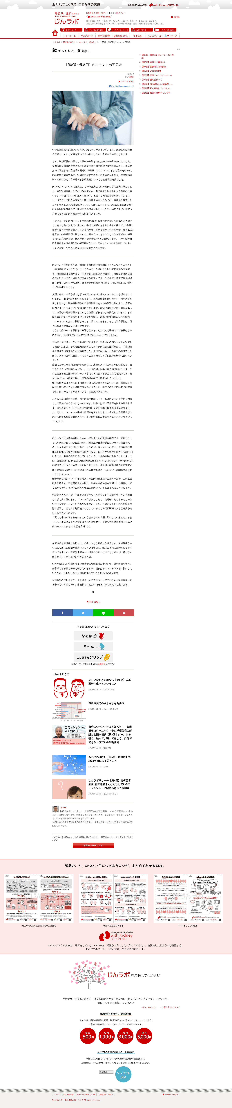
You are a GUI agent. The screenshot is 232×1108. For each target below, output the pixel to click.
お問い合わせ (67, 1094)
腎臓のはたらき (156, 925)
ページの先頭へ (171, 1094)
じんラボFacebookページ (122, 86)
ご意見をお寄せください (93, 845)
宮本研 (131, 77)
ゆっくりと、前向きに (87, 42)
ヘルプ (56, 1094)
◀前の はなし (93, 602)
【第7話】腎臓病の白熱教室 (153, 66)
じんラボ (56, 42)
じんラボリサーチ (121, 30)
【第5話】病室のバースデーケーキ (156, 75)
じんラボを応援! (167, 30)
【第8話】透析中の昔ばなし (153, 62)
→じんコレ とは (148, 1007)
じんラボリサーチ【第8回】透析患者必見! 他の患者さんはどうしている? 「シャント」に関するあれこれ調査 (109, 784)
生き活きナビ (87, 36)
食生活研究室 (104, 36)
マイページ (172, 36)
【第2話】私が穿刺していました (155, 88)
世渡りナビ (71, 30)
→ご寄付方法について (170, 1007)
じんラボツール (154, 36)
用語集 (177, 17)
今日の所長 (141, 30)
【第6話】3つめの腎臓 (151, 71)
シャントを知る (127, 81)
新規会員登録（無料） (97, 13)
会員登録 (101, 664)
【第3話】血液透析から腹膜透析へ (156, 84)
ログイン (120, 13)
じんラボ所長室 (96, 30)
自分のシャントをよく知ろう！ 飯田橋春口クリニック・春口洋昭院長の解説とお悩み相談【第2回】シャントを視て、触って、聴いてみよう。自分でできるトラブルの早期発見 (110, 734)
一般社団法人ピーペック (73, 1100)
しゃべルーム (70, 36)
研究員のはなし (121, 36)
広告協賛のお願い (105, 1094)
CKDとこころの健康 (81, 925)
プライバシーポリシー (85, 1094)
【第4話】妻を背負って (151, 79)
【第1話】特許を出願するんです (155, 93)
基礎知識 (137, 36)
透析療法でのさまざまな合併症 (106, 703)
